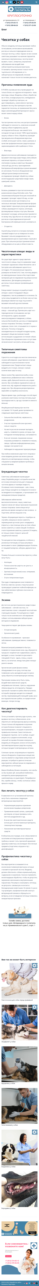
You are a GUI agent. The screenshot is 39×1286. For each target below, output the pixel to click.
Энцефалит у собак (9, 1042)
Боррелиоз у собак (8, 1167)
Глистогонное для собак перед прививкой (17, 1000)
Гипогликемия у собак (10, 1125)
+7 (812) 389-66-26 (11, 25)
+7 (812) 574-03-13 (11, 23)
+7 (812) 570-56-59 (29, 23)
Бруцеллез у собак (8, 1083)
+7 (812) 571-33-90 (29, 25)
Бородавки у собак (8, 1208)
